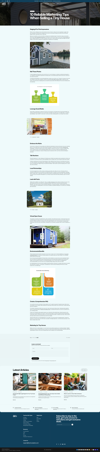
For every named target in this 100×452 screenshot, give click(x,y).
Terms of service (10, 450)
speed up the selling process (45, 309)
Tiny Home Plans (26, 431)
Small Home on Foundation (27, 421)
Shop (37, 417)
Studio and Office (26, 422)
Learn (24, 432)
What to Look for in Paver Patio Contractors (73, 393)
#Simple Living (16, 374)
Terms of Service (52, 360)
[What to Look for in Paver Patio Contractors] (75, 381)
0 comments (68, 337)
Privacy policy (6, 450)
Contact (38, 421)
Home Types (39, 418)
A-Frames (24, 417)
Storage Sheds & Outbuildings (28, 425)
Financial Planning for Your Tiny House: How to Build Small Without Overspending (49, 394)
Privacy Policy (47, 360)
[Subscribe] (72, 424)
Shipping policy (14, 450)
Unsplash (36, 209)
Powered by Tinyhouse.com (27, 436)
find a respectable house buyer (40, 37)
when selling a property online (56, 79)
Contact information (18, 450)
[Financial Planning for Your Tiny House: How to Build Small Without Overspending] (50, 381)
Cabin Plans (25, 418)
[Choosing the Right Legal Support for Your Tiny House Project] (24, 381)
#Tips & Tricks (32, 11)
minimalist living (65, 147)
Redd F (33, 209)
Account (24, 435)
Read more (14, 399)
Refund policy (3, 450)
